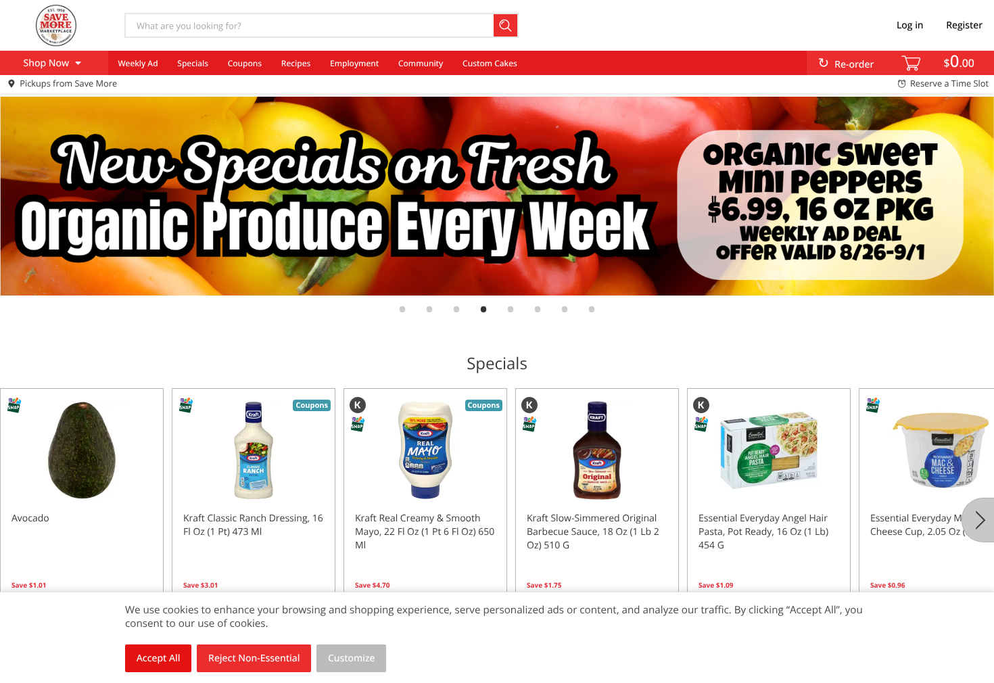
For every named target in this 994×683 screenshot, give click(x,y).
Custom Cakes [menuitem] (490, 63)
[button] (82, 508)
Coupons (245, 63)
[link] (497, 196)
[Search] (506, 25)
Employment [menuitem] (354, 63)
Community (420, 63)
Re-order (854, 64)
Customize (351, 658)
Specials (192, 63)
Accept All (159, 658)
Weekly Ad (138, 63)
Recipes (295, 63)
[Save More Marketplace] (56, 25)
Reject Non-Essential (254, 658)
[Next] (978, 520)
